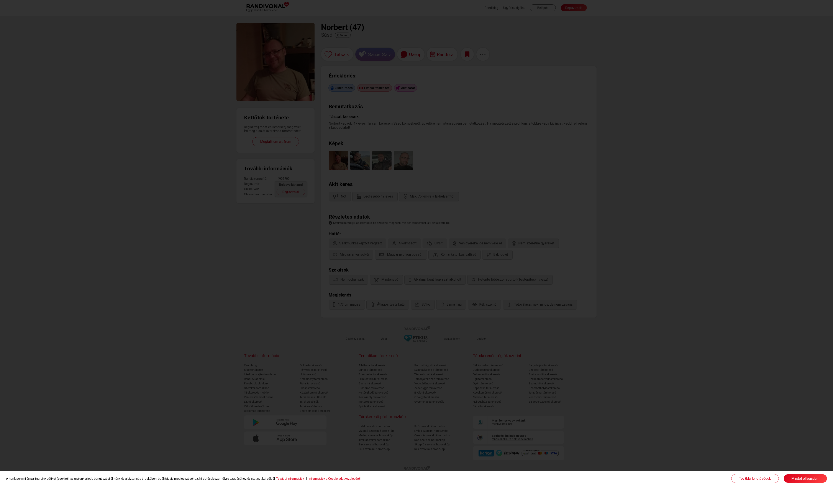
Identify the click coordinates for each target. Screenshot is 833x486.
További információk (290, 478)
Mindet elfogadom (805, 478)
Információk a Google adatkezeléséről (335, 478)
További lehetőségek (755, 478)
